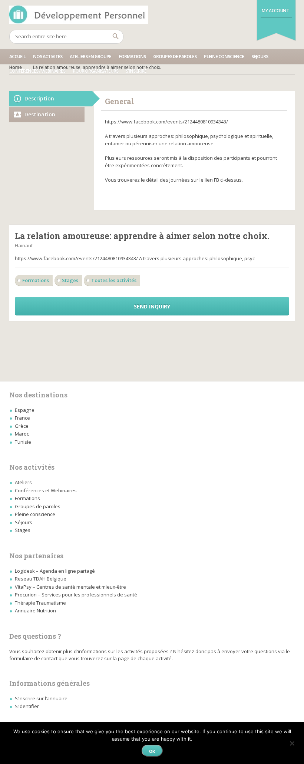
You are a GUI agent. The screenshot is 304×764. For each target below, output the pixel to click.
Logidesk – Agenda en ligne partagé (55, 571)
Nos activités (47, 56)
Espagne (24, 410)
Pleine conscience (224, 56)
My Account (275, 10)
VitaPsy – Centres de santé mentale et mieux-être (70, 586)
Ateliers (23, 482)
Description (39, 98)
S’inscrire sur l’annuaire (41, 698)
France (22, 417)
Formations (132, 56)
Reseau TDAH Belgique (40, 578)
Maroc (22, 433)
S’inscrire (136, 71)
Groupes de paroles (174, 56)
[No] (291, 742)
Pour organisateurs (95, 71)
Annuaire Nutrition (35, 610)
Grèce (22, 426)
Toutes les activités (113, 280)
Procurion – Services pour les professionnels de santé (76, 594)
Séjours (259, 56)
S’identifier (27, 706)
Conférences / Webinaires (37, 71)
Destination (39, 114)
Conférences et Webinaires (46, 490)
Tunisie (23, 442)
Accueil (17, 56)
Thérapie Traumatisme (40, 602)
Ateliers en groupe (90, 56)
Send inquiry (152, 306)
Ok (152, 751)
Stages (70, 280)
